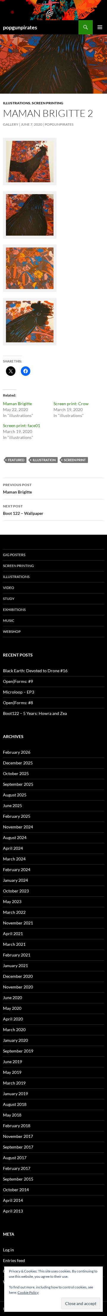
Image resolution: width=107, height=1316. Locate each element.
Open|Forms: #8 (18, 702)
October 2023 (16, 890)
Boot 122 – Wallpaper (23, 510)
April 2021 (13, 933)
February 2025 (16, 816)
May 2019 (12, 1072)
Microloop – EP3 (18, 691)
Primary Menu (100, 27)
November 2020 (18, 986)
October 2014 (16, 1189)
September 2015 (18, 1178)
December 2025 (18, 762)
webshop (12, 631)
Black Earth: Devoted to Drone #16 (35, 670)
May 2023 (12, 901)
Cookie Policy (28, 1292)
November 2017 (18, 1136)
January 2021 (15, 965)
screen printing (47, 103)
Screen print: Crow (71, 403)
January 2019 (15, 1093)
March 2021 (14, 944)
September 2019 (18, 1050)
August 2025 (14, 794)
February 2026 (16, 752)
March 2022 (14, 912)
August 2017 (14, 1157)
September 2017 (18, 1146)
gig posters (14, 554)
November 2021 (18, 922)
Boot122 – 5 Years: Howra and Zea (35, 713)
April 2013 (13, 1210)
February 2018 (16, 1125)
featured (16, 460)
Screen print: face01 (21, 425)
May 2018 (12, 1114)
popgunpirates (20, 27)
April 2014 (13, 1200)
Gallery (10, 124)
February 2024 (16, 869)
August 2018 (14, 1104)
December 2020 (18, 976)
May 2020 (12, 1008)
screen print (75, 460)
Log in (8, 1249)
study (9, 598)
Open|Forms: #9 (18, 681)
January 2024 (15, 880)
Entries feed (14, 1260)
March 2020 (14, 1029)
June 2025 (12, 805)
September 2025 (18, 784)
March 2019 (14, 1082)
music (8, 620)
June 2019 (12, 1061)
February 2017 (16, 1168)
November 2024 (18, 826)
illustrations (16, 103)
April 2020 (13, 1018)
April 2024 (13, 848)
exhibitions (14, 609)
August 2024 (14, 837)
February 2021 (16, 954)
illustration (44, 460)
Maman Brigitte (17, 403)
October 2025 (16, 773)
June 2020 (12, 997)
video (8, 587)
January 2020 (15, 1040)
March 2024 (14, 858)
